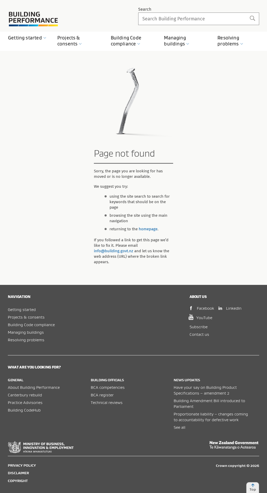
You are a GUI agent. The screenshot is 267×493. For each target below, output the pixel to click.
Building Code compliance (31, 324)
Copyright (18, 480)
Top (253, 489)
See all (179, 427)
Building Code (126, 41)
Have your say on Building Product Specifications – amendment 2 (205, 390)
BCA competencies (108, 387)
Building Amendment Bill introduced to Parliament (209, 403)
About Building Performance (34, 387)
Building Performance (33, 19)
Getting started (22, 309)
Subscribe (199, 326)
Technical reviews (107, 402)
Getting (25, 38)
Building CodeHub (24, 410)
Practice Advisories (25, 402)
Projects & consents (26, 317)
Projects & (68, 41)
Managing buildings (26, 332)
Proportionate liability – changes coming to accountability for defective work (211, 416)
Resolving (228, 41)
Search (144, 9)
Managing (175, 41)
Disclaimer (18, 473)
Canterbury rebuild (25, 394)
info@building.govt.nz (113, 251)
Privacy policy (22, 465)
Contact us (199, 334)
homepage (148, 229)
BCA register (102, 394)
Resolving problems (26, 339)
